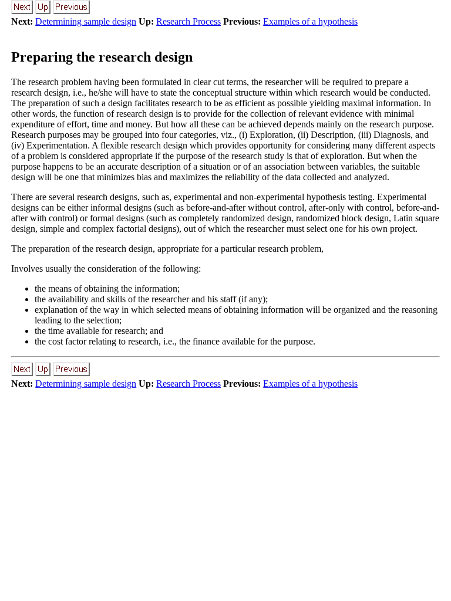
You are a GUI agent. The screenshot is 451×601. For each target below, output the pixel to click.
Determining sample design (85, 21)
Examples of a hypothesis (310, 21)
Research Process (188, 21)
